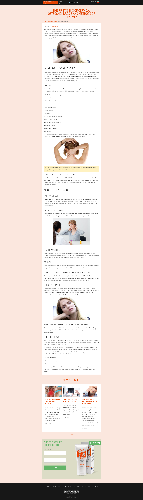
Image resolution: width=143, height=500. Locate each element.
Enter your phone (48, 457)
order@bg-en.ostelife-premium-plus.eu (71, 492)
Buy (55, 467)
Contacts (90, 486)
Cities (78, 486)
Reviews (54, 486)
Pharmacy (47, 486)
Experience (60, 486)
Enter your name (47, 449)
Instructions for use (70, 486)
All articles (71, 434)
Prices (96, 486)
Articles (84, 486)
